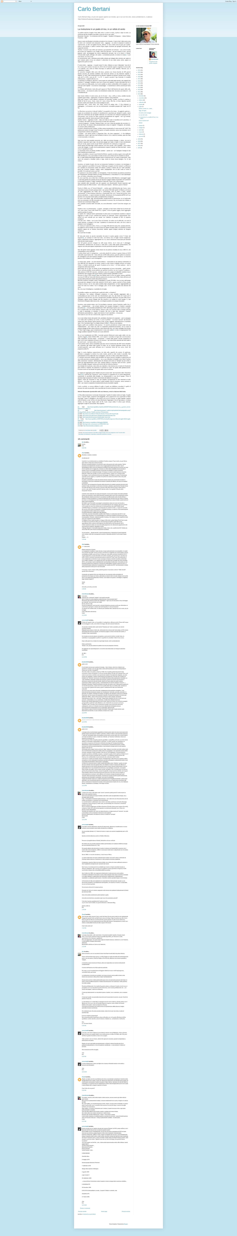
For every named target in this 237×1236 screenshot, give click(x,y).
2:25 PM (84, 1090)
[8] (113, 330)
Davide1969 (85, 662)
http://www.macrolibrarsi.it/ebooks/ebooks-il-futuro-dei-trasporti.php (100, 413)
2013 (139, 87)
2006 (139, 145)
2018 (139, 76)
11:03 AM (84, 1205)
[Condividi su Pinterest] (107, 430)
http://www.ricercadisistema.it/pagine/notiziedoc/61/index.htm (99, 415)
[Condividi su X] (104, 430)
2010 (139, 94)
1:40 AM (84, 909)
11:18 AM (84, 615)
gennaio (141, 136)
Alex (83, 452)
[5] (95, 275)
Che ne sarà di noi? (144, 120)
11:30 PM (84, 722)
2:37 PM (84, 1121)
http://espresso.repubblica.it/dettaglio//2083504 (95, 422)
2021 (139, 70)
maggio (141, 127)
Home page (104, 1211)
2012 (139, 89)
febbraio (141, 134)
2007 (139, 143)
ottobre (141, 100)
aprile (140, 130)
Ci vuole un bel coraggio (145, 113)
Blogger (126, 1224)
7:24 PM (84, 928)
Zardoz (140, 123)
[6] (84, 308)
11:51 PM (84, 819)
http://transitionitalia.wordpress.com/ (93, 425)
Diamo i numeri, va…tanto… (146, 108)
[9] (86, 337)
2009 (139, 139)
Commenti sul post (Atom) (89, 1214)
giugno (141, 125)
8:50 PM (84, 1056)
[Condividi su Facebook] (106, 430)
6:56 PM (84, 448)
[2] (101, 188)
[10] (82, 374)
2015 (139, 83)
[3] (129, 213)
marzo (140, 132)
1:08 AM (84, 589)
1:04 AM (84, 539)
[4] (83, 237)
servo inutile (85, 620)
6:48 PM (84, 1025)
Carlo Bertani (94, 9)
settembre (141, 102)
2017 (139, 78)
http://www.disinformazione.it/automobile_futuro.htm (96, 417)
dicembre (141, 96)
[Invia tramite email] (100, 430)
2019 (139, 74)
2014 (139, 85)
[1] (125, 55)
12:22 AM (84, 1072)
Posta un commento (85, 1208)
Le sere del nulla (143, 115)
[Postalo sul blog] (102, 430)
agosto (141, 104)
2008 (139, 141)
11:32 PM (84, 785)
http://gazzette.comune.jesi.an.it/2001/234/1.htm (96, 424)
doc (83, 442)
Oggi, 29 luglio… (143, 110)
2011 (139, 91)
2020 (139, 72)
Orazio (83, 914)
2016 (139, 81)
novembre (141, 98)
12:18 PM (84, 657)
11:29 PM (84, 712)
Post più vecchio (126, 1211)
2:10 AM (84, 946)
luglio (140, 106)
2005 (139, 147)
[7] (108, 323)
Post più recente (82, 1211)
